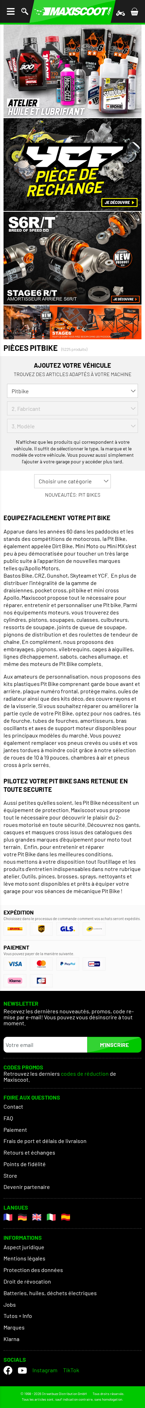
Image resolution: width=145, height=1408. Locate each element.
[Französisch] (8, 1217)
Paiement (15, 1129)
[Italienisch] (51, 1217)
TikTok (71, 1370)
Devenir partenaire (27, 1186)
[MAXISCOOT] (72, 11)
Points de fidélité (25, 1164)
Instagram (44, 1370)
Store (10, 1175)
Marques (14, 1327)
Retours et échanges (29, 1152)
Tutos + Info (18, 1315)
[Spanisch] (65, 1217)
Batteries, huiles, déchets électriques (50, 1293)
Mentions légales (24, 1258)
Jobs (10, 1304)
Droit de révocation (27, 1281)
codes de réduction (85, 1074)
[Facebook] (8, 1370)
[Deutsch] (22, 1217)
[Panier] (134, 11)
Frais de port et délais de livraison (45, 1140)
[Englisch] (36, 1217)
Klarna (11, 1338)
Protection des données (33, 1269)
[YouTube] (22, 1370)
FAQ (8, 1118)
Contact (13, 1106)
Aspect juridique (24, 1247)
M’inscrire (114, 1044)
